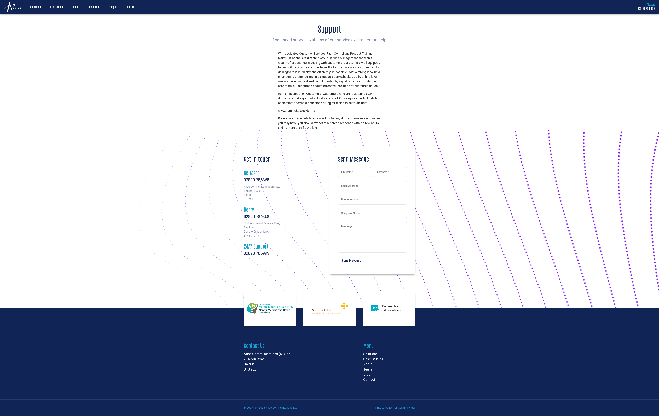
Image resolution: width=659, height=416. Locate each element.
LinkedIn (400, 407)
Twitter (411, 407)
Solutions (35, 7)
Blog (366, 374)
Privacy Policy (383, 407)
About (76, 7)
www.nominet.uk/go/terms (296, 110)
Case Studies (57, 7)
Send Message (351, 260)
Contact (130, 7)
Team (367, 369)
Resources (94, 7)
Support (113, 7)
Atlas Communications (12, 7)
